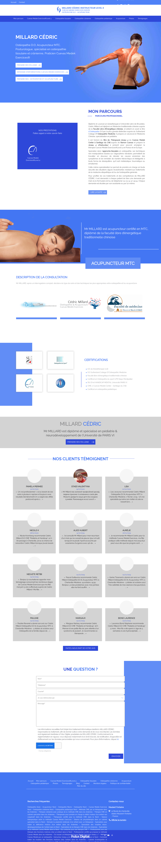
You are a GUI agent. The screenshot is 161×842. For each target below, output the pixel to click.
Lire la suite (96, 192)
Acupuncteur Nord (49, 807)
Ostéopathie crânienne (83, 18)
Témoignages (142, 18)
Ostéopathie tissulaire (63, 18)
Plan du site (81, 786)
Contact (22, 2)
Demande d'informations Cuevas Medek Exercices (40, 72)
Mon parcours (18, 18)
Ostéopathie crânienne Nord (43, 809)
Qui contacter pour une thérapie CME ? (75, 829)
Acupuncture (120, 18)
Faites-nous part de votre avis (80, 648)
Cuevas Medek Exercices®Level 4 (39, 18)
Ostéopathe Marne (65, 807)
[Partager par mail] (121, 5)
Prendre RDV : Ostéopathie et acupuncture (37, 79)
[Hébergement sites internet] (80, 840)
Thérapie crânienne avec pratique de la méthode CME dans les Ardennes (66, 812)
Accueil (13, 2)
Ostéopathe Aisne (33, 807)
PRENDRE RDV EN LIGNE (27, 65)
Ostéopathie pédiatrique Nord (66, 809)
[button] (73, 151)
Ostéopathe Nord (80, 807)
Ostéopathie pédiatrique (103, 18)
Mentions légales (99, 783)
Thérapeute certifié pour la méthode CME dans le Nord (76, 817)
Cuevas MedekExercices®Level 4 (33, 159)
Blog (78, 783)
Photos (131, 18)
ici (118, 739)
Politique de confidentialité (120, 783)
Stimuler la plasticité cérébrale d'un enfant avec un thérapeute (70, 822)
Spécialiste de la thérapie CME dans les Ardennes (79, 827)
